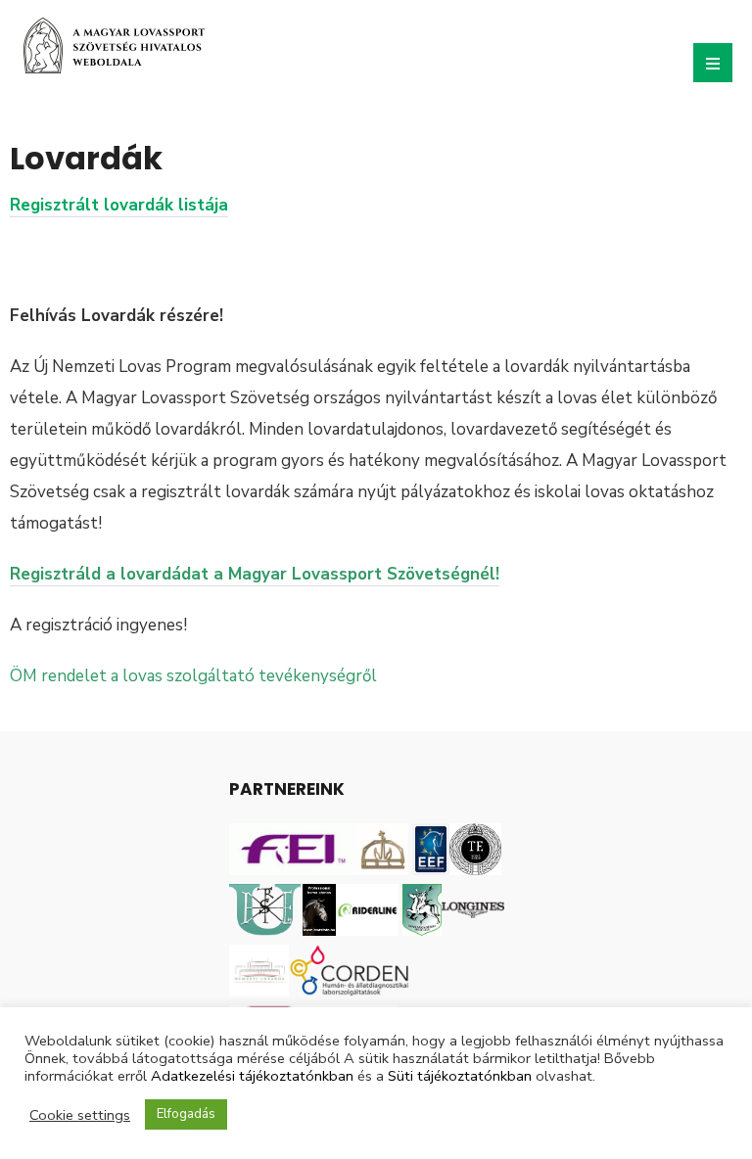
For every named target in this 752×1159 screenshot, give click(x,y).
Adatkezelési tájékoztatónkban (252, 1076)
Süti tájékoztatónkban (460, 1076)
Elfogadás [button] (186, 1114)
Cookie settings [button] (79, 1115)
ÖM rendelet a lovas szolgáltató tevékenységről (193, 676)
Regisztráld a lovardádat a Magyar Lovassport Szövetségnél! (254, 574)
